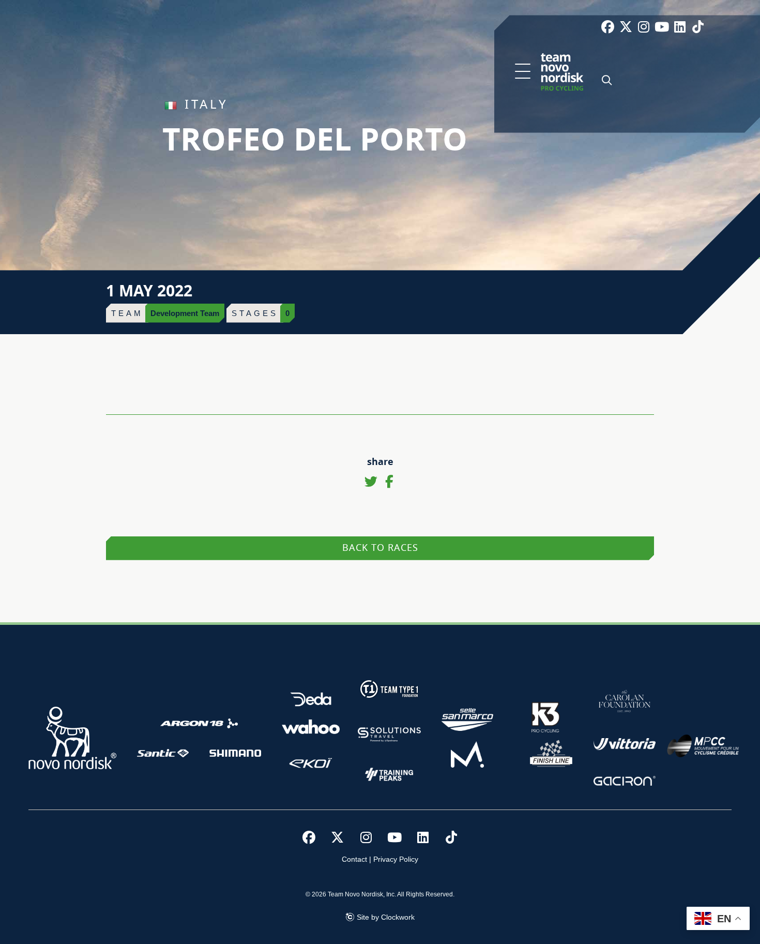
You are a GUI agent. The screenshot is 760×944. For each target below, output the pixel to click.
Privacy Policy (395, 859)
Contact (354, 859)
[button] (522, 72)
